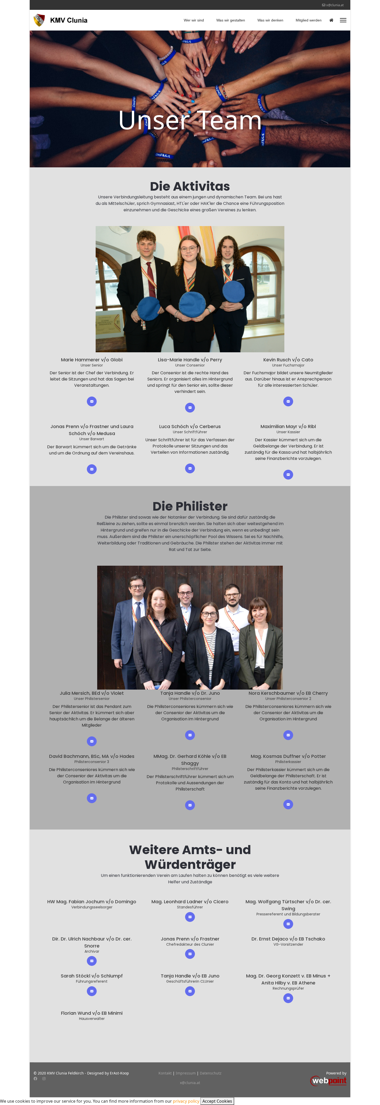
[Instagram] (43, 1078)
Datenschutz (211, 1073)
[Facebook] (35, 1078)
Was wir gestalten (230, 20)
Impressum (186, 1073)
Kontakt (165, 1073)
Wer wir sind (194, 20)
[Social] (92, 401)
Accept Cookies (217, 1101)
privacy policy (186, 1101)
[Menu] (343, 20)
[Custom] (52, 1078)
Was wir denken (270, 20)
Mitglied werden (309, 20)
